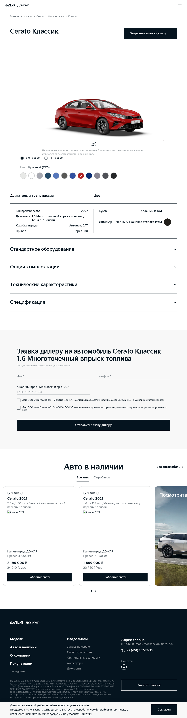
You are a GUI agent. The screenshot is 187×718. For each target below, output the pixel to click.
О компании (20, 655)
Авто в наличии (23, 647)
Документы (74, 668)
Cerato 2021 (17, 498)
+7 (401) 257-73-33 (29, 392)
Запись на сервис (79, 647)
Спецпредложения (79, 652)
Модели (16, 639)
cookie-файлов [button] (100, 709)
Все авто (83, 477)
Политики (85, 714)
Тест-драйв (17, 671)
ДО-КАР (23, 5)
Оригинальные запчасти (83, 657)
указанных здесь (155, 400)
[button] (91, 591)
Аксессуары (75, 663)
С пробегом (102, 477)
